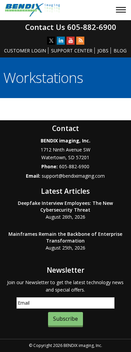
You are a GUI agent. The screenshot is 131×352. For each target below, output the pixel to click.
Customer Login (25, 50)
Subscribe (65, 318)
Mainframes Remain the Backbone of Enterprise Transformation (65, 237)
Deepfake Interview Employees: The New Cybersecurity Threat (65, 206)
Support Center (71, 50)
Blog (120, 50)
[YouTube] (71, 40)
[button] (122, 10)
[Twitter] (51, 40)
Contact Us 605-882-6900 (70, 27)
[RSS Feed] (80, 40)
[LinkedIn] (61, 40)
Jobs (102, 50)
